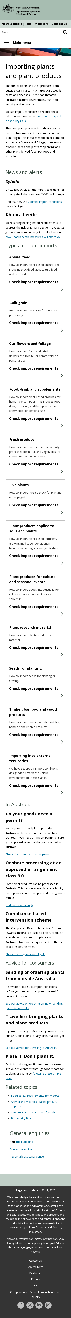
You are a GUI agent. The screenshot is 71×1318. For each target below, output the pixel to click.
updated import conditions (45, 202)
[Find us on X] (30, 1305)
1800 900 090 (24, 1142)
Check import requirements (33, 281)
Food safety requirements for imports (35, 1095)
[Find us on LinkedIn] (39, 1305)
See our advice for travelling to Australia (31, 1048)
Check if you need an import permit (28, 854)
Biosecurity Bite (21, 1118)
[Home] (21, 10)
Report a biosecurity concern (28, 1156)
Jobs (28, 24)
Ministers (41, 24)
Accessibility (35, 1267)
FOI (35, 1285)
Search (65, 32)
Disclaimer (35, 1273)
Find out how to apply (19, 905)
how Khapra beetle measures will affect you (33, 237)
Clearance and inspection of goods (33, 1112)
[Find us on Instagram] (48, 1305)
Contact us (59, 24)
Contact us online (21, 1149)
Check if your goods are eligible (25, 954)
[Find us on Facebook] (20, 1305)
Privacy (35, 1279)
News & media (12, 24)
